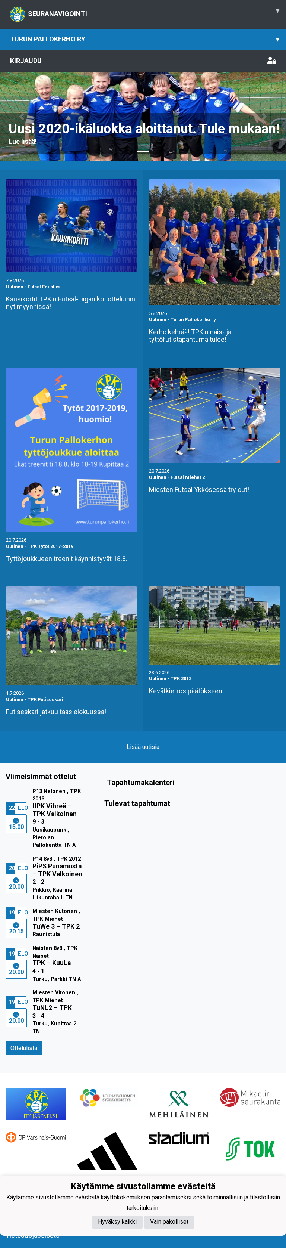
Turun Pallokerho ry (144, 39)
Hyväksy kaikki (117, 1221)
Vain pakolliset (169, 1221)
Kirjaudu (26, 61)
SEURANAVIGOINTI (153, 12)
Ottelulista (23, 1048)
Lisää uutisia (143, 746)
